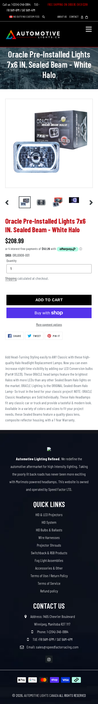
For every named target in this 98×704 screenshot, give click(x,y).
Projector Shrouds (49, 545)
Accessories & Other (49, 568)
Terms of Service (49, 583)
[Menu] (89, 29)
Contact (73, 16)
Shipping (11, 278)
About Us (62, 16)
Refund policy (49, 591)
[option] (25, 202)
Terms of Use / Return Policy (49, 575)
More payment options (49, 324)
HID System (49, 522)
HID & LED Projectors (49, 514)
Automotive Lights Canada (41, 695)
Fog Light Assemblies (49, 560)
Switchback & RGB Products (49, 552)
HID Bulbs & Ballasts (49, 530)
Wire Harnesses (49, 537)
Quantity (11, 261)
